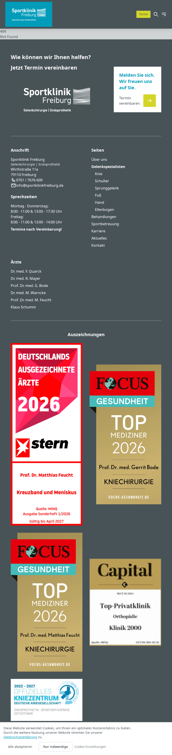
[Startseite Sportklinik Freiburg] (28, 14)
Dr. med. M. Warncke (28, 292)
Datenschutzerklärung (20, 737)
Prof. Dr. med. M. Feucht (31, 299)
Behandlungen (103, 216)
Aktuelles (99, 238)
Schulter (102, 180)
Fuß (98, 195)
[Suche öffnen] (156, 14)
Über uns (99, 159)
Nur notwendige (55, 746)
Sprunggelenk (107, 188)
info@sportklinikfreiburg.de (39, 185)
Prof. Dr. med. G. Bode (29, 285)
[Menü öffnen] (164, 14)
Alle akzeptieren (20, 746)
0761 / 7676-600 (29, 180)
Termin (143, 14)
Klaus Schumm (23, 307)
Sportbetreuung (105, 223)
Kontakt (98, 245)
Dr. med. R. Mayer (25, 278)
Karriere (98, 231)
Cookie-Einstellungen (90, 746)
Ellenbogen (104, 209)
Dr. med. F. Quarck (26, 271)
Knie (98, 173)
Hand (99, 202)
